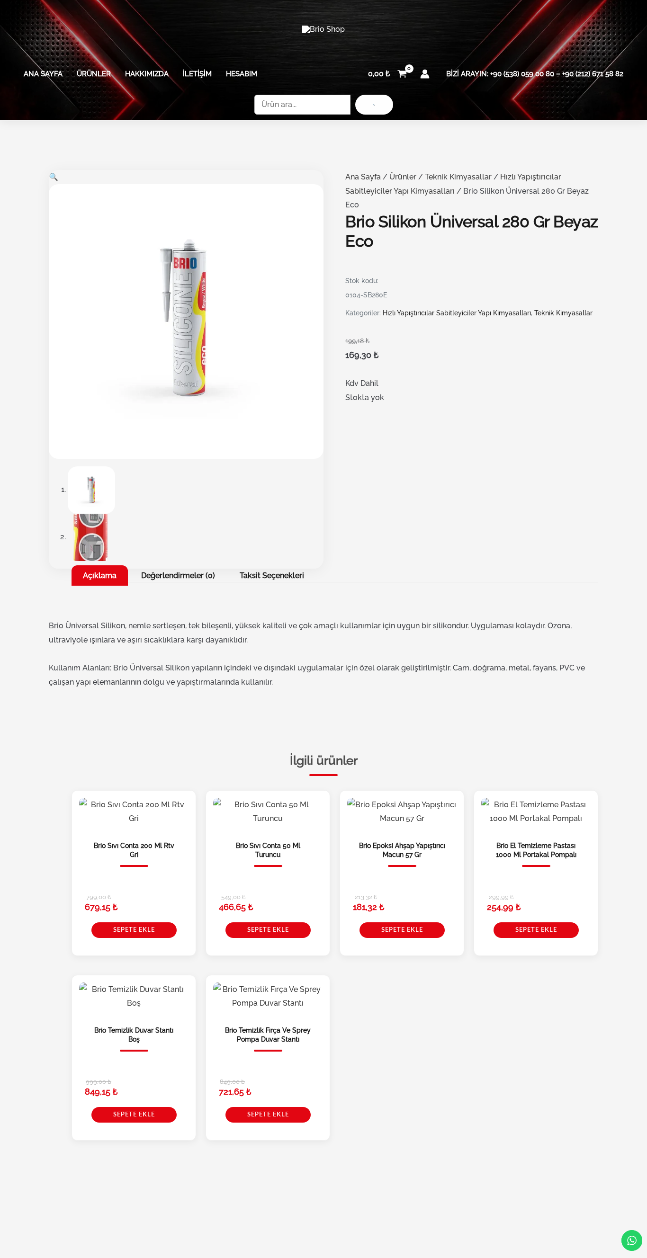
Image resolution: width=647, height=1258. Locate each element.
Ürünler (94, 74)
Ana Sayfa (43, 74)
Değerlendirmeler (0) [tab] (178, 575)
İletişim (197, 74)
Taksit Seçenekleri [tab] (272, 575)
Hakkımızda (147, 74)
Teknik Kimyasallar (458, 176)
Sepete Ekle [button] (134, 930)
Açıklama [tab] (100, 575)
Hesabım (241, 74)
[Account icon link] (425, 74)
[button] (53, 176)
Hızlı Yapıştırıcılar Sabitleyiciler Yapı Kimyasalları (457, 313)
